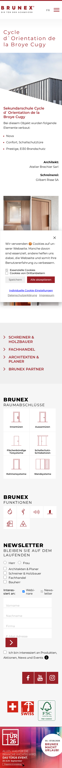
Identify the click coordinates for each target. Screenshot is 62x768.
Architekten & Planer (23, 359)
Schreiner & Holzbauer (21, 339)
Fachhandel (21, 349)
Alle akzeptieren (40, 279)
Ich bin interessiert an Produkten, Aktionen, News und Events (30, 655)
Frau (26, 563)
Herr (12, 563)
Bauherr (14, 582)
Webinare (30, 591)
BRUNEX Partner (26, 369)
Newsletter (49, 591)
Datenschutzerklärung (22, 295)
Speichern (15, 279)
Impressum (46, 295)
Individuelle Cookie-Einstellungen (31, 290)
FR (48, 10)
